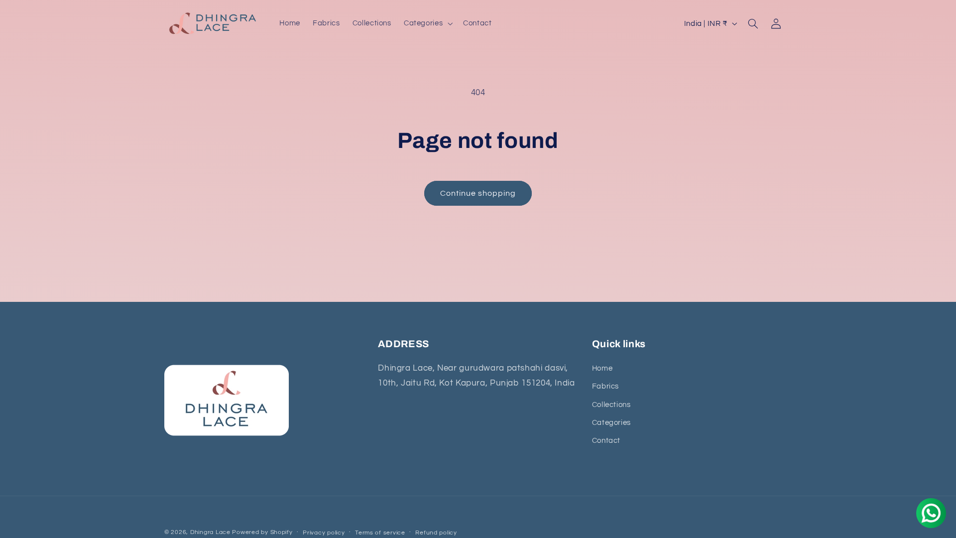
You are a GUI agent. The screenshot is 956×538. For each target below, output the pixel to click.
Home (602, 368)
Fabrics (605, 386)
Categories (611, 422)
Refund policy (436, 533)
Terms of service (380, 533)
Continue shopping (478, 193)
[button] (427, 23)
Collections (611, 404)
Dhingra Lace (211, 532)
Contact (606, 440)
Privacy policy (324, 533)
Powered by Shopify (262, 532)
